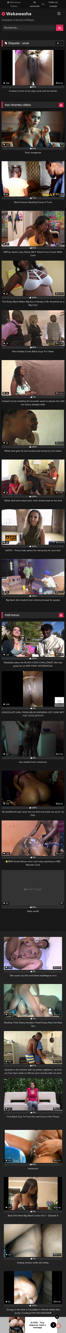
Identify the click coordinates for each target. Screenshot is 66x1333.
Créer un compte (53, 4)
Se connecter (35, 4)
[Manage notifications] (58, 1326)
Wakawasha (18, 14)
